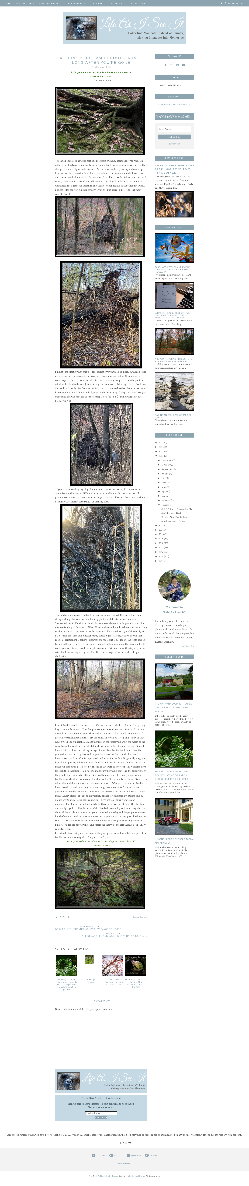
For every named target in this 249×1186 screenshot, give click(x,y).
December (167, 460)
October (166, 464)
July (164, 478)
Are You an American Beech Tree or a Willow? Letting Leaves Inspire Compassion (174, 169)
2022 (161, 525)
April (164, 491)
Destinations (24, 3)
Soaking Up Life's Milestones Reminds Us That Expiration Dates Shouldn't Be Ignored (171, 775)
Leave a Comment (140, 917)
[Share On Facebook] (60, 917)
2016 (161, 552)
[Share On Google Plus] (64, 917)
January (166, 504)
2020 (161, 534)
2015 (161, 556)
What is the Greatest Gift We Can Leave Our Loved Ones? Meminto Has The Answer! (172, 315)
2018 (161, 543)
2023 (161, 456)
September (167, 469)
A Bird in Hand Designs (136, 1176)
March (165, 495)
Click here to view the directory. (174, 104)
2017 (161, 547)
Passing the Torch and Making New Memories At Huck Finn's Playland (172, 269)
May (164, 487)
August (165, 473)
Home (8, 3)
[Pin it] (68, 917)
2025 (161, 447)
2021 (161, 529)
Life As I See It (100, 1176)
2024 (161, 451)
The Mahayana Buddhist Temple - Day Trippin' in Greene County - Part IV (174, 708)
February (166, 500)
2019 (161, 538)
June (164, 482)
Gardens (98, 3)
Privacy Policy (138, 3)
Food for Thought (50, 3)
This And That (116, 3)
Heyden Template (112, 1176)
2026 (161, 442)
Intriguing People (77, 3)
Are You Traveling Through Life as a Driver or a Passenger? (173, 360)
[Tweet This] (57, 917)
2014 (161, 560)
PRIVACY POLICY (174, 144)
